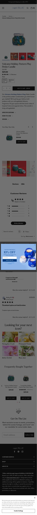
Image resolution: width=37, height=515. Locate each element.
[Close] (35, 498)
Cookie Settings (18, 511)
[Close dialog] (35, 245)
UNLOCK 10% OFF (9, 260)
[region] (18, 504)
